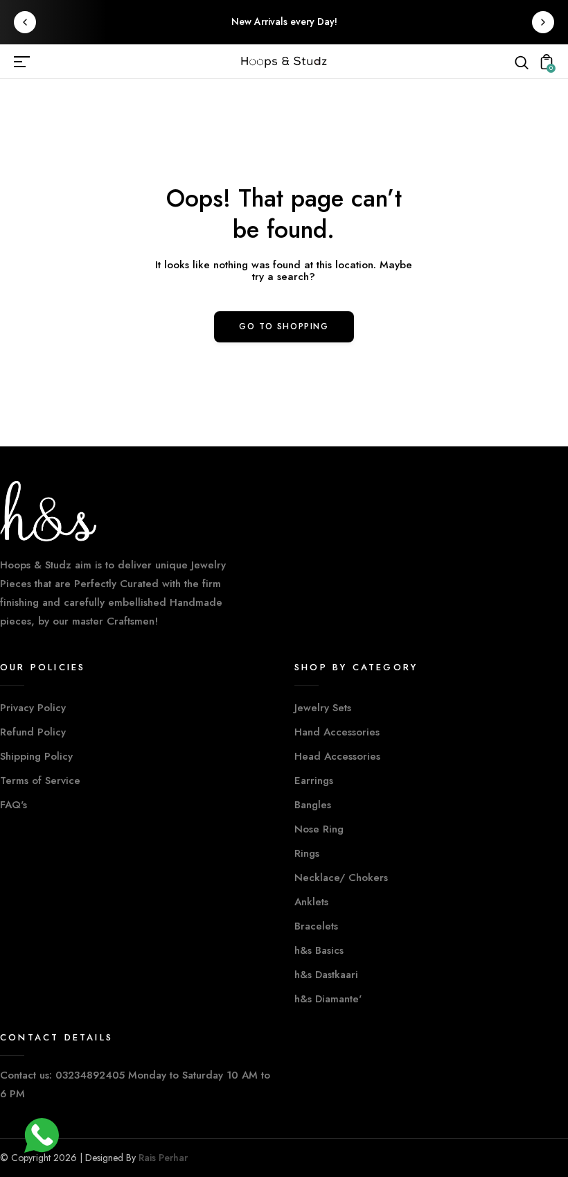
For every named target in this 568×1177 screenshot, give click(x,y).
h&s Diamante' (328, 998)
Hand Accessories (337, 732)
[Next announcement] (543, 22)
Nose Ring (319, 829)
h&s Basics (319, 950)
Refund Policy (33, 732)
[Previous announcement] (25, 22)
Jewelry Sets (322, 707)
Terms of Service (40, 780)
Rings (306, 853)
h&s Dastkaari (326, 974)
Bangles (312, 804)
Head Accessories (337, 756)
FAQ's (13, 804)
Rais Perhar (163, 1158)
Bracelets (316, 926)
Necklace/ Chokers (341, 877)
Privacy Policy (33, 707)
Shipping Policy (36, 756)
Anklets (311, 901)
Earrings (313, 780)
